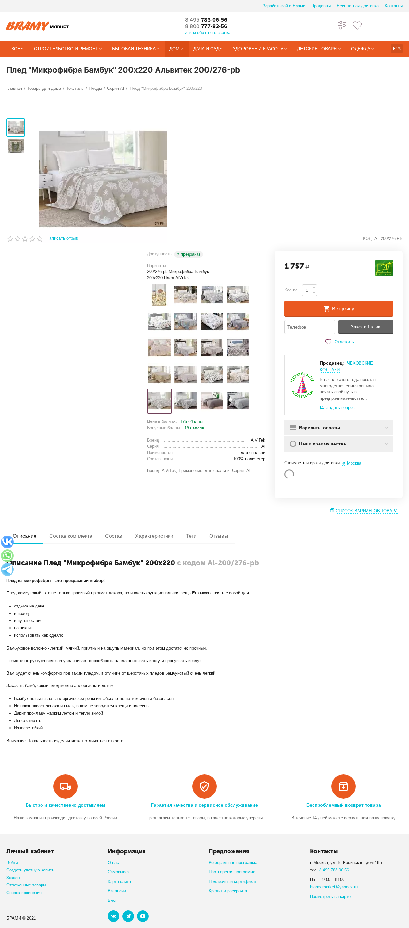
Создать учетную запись (30, 870)
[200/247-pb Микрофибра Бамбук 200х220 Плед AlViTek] (159, 348)
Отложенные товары (26, 885)
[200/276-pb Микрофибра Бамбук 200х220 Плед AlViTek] (159, 401)
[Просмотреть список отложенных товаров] (357, 25)
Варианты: (157, 265)
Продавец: (332, 363)
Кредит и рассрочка (228, 890)
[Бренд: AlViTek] (384, 268)
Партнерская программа (232, 872)
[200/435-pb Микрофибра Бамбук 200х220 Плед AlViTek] (238, 401)
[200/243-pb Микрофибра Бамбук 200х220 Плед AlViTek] (185, 321)
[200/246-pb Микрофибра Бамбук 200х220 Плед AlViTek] (238, 321)
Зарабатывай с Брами (284, 6)
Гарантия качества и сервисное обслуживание (204, 805)
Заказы (13, 877)
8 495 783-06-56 (334, 870)
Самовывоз (118, 872)
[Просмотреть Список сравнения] (342, 25)
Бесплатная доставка (358, 6)
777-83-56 (206, 26)
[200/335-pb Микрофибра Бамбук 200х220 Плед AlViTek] (211, 401)
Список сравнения (24, 892)
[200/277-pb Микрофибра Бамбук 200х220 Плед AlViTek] (185, 401)
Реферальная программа (233, 862)
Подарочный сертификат (233, 881)
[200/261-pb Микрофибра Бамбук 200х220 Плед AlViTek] (185, 374)
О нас (113, 862)
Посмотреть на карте (330, 896)
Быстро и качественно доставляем (65, 805)
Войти (12, 862)
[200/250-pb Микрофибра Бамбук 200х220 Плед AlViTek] (238, 348)
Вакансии (117, 890)
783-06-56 (206, 20)
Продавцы (321, 6)
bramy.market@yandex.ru (334, 887)
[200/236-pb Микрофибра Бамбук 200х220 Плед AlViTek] (238, 294)
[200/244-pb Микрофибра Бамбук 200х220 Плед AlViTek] (211, 321)
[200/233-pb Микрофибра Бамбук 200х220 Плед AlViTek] (211, 294)
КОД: (368, 238)
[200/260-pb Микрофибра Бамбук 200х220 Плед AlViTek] (159, 374)
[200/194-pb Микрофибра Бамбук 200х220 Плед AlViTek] (185, 294)
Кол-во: (291, 290)
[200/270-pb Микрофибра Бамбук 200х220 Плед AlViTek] (238, 374)
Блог (112, 900)
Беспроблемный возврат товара (343, 805)
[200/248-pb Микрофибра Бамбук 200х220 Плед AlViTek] (185, 348)
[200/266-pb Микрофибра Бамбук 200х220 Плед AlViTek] (211, 374)
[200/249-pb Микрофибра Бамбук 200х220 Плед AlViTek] (211, 348)
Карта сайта (119, 881)
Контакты (394, 6)
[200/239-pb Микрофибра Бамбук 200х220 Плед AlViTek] (159, 321)
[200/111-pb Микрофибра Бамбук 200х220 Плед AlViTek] (159, 294)
